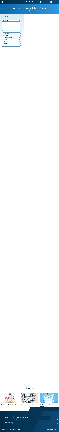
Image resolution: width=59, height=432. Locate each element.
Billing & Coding (6, 25)
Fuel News (5, 27)
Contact (54, 424)
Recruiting (5, 39)
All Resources (6, 20)
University (5, 43)
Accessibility (52, 429)
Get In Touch (55, 2)
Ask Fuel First (32, 10)
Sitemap (56, 429)
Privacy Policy (46, 429)
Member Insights (6, 33)
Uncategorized (6, 41)
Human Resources (7, 29)
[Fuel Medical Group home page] (29, 2)
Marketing (5, 31)
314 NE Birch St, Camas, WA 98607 (48, 422)
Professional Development (8, 37)
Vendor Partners (6, 45)
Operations (5, 35)
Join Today (7, 422)
